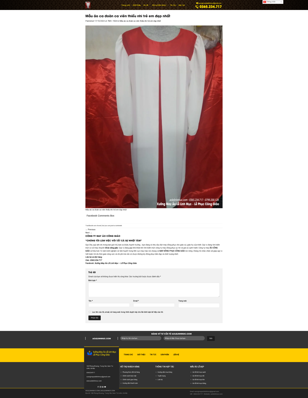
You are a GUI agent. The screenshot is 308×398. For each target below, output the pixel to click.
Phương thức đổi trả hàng (131, 372)
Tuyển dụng (162, 376)
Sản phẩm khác (159, 5)
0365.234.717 (96, 260)
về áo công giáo (111, 248)
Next (88, 233)
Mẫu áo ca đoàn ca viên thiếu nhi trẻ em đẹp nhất (140, 21)
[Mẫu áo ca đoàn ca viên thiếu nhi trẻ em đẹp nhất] (154, 117)
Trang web (182, 301)
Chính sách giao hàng (130, 379)
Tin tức (173, 5)
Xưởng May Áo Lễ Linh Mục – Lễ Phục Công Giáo (116, 263)
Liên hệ (181, 5)
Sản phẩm (165, 355)
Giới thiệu (137, 5)
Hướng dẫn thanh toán (130, 383)
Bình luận (92, 280)
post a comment (116, 225)
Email (136, 301)
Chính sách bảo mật (129, 376)
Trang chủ (126, 5)
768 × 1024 (112, 21)
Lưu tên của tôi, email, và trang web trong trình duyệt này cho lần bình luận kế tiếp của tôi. (127, 312)
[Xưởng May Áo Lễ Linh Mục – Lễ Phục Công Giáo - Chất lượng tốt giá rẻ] (101, 5)
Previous (90, 229)
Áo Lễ (145, 5)
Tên (90, 301)
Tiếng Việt (270, 2)
